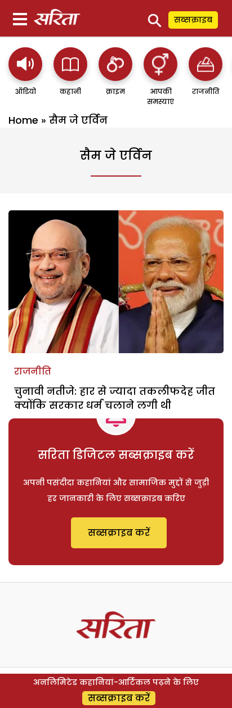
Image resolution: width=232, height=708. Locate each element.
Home (23, 120)
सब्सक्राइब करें (119, 532)
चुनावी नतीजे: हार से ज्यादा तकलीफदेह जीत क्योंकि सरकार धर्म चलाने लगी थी (114, 398)
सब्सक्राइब (193, 19)
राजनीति (32, 371)
